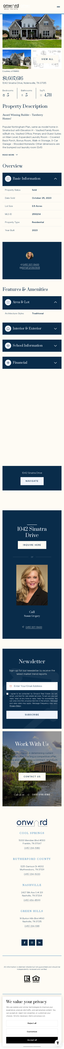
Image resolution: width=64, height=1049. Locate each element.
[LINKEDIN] (39, 942)
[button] (32, 777)
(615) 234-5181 (32, 926)
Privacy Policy (15, 706)
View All (47, 59)
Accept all (32, 1040)
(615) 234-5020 (32, 874)
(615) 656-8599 (32, 900)
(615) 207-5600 (31, 264)
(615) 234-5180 (41, 795)
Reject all (32, 1023)
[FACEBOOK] (24, 942)
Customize (32, 1032)
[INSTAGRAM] (32, 942)
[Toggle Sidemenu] (58, 7)
